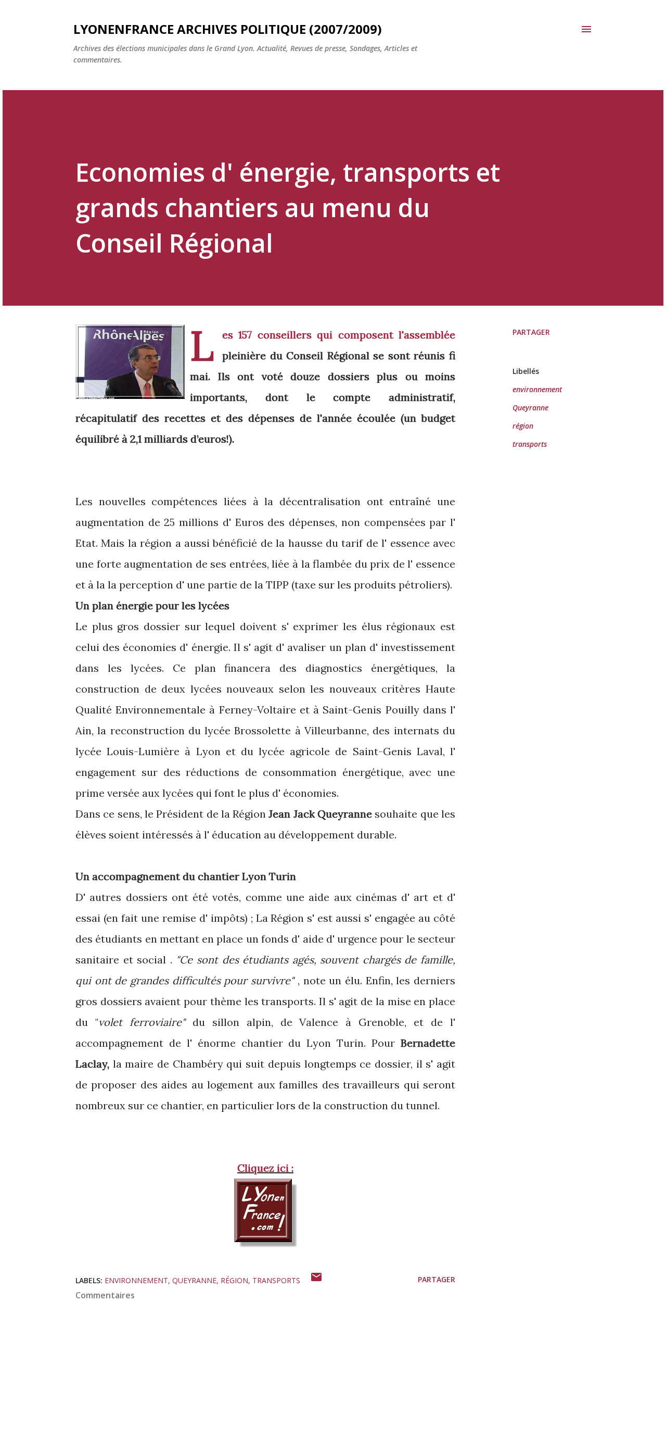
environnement (537, 389)
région (523, 426)
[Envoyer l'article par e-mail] (316, 1280)
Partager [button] (531, 332)
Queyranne (530, 407)
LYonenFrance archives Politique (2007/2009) (227, 28)
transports (530, 444)
